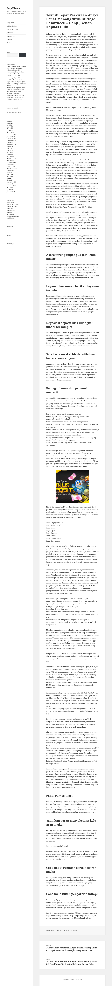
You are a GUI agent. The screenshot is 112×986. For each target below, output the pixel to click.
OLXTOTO (79, 980)
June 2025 (10, 150)
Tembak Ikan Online (13, 216)
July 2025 (9, 149)
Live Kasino (10, 43)
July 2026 (9, 125)
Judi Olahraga (11, 36)
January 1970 (11, 192)
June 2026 (10, 127)
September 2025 (12, 145)
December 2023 (11, 186)
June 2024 (10, 174)
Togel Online (10, 218)
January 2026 (11, 137)
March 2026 (10, 133)
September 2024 (12, 168)
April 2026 (10, 131)
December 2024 (11, 162)
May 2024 (10, 176)
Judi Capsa (10, 33)
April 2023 (10, 190)
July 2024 (9, 172)
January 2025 (11, 160)
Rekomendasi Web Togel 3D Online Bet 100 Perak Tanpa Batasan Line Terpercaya (15, 97)
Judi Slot (9, 39)
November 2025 (11, 141)
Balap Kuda (10, 23)
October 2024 (11, 166)
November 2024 (11, 164)
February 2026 (11, 135)
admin (60, 930)
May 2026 (10, 129)
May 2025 (10, 152)
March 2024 (10, 180)
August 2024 (10, 170)
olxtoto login (10, 244)
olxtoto (9, 235)
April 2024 (10, 178)
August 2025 (10, 147)
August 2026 (10, 123)
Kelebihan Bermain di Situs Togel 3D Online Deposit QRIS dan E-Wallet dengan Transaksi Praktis (16, 83)
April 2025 (10, 154)
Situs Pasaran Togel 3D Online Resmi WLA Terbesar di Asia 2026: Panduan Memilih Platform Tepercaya (16, 91)
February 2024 (11, 182)
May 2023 (10, 188)
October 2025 (11, 143)
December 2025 (11, 139)
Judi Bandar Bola (12, 26)
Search (9, 52)
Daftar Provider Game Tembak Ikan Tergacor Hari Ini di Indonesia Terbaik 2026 (16, 68)
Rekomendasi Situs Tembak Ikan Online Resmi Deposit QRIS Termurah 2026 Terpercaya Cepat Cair (15, 75)
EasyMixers (13, 8)
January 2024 (11, 184)
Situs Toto (10, 227)
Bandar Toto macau (13, 29)
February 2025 (11, 158)
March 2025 (10, 156)
